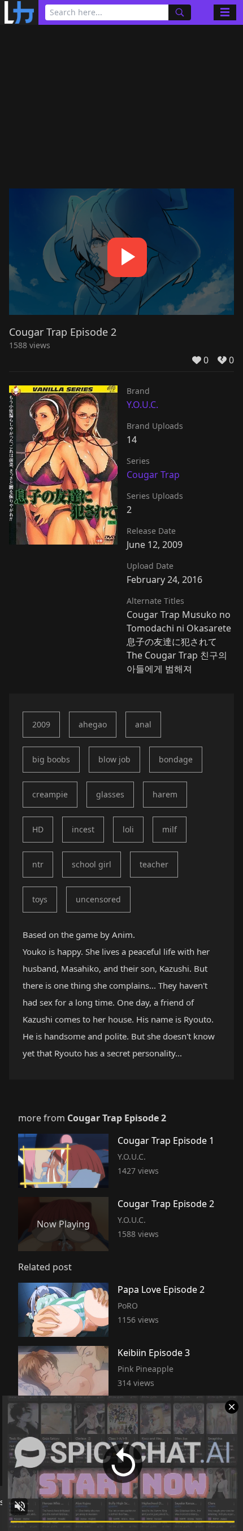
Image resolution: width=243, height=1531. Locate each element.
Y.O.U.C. (142, 404)
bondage (176, 759)
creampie (50, 794)
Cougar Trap (153, 474)
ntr (38, 864)
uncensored (98, 899)
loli (128, 829)
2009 (41, 724)
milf (169, 829)
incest (83, 829)
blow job (114, 759)
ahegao (93, 724)
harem (165, 794)
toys (39, 899)
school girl (91, 864)
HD (38, 829)
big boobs (51, 759)
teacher (154, 864)
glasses (110, 794)
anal (143, 724)
